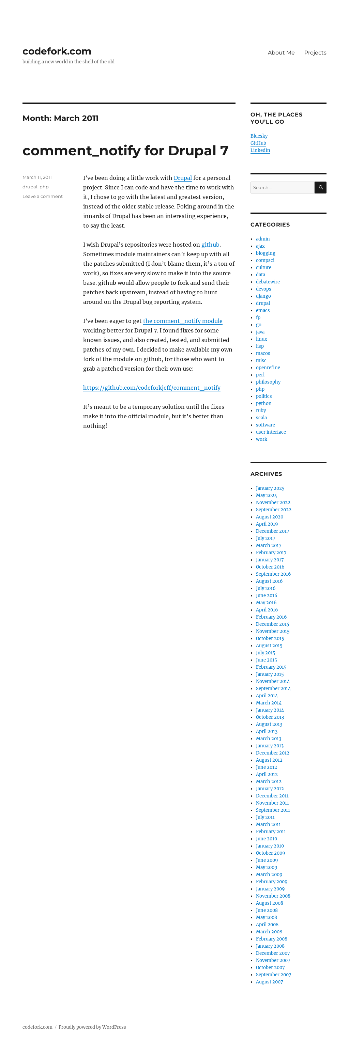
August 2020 (269, 517)
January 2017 (270, 560)
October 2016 (270, 567)
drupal (29, 186)
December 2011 (272, 796)
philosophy (268, 382)
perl (260, 375)
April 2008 (267, 925)
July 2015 (265, 653)
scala (261, 418)
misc (261, 360)
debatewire (268, 282)
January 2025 (270, 488)
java (260, 332)
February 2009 (272, 882)
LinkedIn (260, 150)
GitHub (258, 143)
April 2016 (267, 610)
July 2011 (265, 817)
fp (258, 318)
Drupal (183, 177)
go (258, 325)
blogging (265, 253)
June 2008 (267, 910)
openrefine (268, 368)
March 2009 (269, 874)
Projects (315, 52)
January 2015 (270, 674)
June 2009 (267, 860)
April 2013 (266, 731)
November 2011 (272, 803)
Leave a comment (42, 196)
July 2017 (265, 538)
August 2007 (269, 982)
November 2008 (273, 896)
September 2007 (273, 975)
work (261, 439)
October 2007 (270, 967)
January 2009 (270, 889)
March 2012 (269, 781)
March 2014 (269, 703)
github (210, 244)
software (265, 425)
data (260, 275)
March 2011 (268, 824)
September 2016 (273, 574)
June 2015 (266, 660)
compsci (265, 260)
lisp (260, 346)
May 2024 (266, 495)
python (264, 403)
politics (264, 396)
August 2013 (269, 724)
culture (263, 267)
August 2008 (269, 903)
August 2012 (269, 760)
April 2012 (267, 774)
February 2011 (271, 832)
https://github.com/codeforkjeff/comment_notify (152, 387)
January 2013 (270, 746)
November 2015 (273, 631)
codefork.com (56, 51)
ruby (261, 411)
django (263, 296)
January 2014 (270, 710)
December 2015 (272, 624)
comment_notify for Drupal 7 (125, 150)
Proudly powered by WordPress (92, 1027)
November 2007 (273, 960)
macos (263, 353)
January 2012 (270, 789)
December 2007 (273, 953)
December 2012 (272, 753)
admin (263, 239)
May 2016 (266, 603)
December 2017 (272, 531)
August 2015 (269, 646)
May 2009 (266, 867)
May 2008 (266, 917)
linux (261, 339)
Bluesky (259, 136)
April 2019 (267, 524)
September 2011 (273, 810)
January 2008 (270, 946)
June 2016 (266, 596)
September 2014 (273, 688)
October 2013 (270, 717)
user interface (271, 432)
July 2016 (266, 588)
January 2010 (270, 846)
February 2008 (271, 939)
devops (263, 289)
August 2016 (269, 581)
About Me (281, 52)
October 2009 (270, 853)
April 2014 (267, 696)
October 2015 (270, 638)
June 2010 (266, 839)
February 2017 (271, 553)
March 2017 (269, 545)
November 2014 (273, 681)
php (44, 186)
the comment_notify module (183, 320)
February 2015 (271, 667)
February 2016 (271, 617)
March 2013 (268, 739)
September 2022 (273, 510)
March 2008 (269, 932)
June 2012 (266, 767)
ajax (260, 246)
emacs (263, 310)
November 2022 (273, 503)
